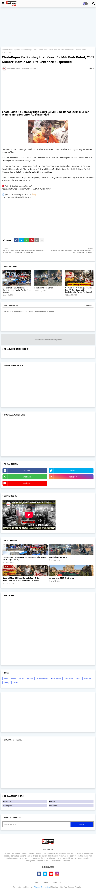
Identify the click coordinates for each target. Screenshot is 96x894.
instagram (73, 477)
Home (4, 49)
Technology (69, 678)
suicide (15, 683)
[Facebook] (16, 240)
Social (6, 678)
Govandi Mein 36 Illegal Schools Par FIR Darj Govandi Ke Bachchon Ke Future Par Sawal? (78, 290)
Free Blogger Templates (73, 887)
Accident (30, 678)
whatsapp (27, 477)
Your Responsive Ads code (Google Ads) (48, 339)
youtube (26, 483)
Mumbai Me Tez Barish (43, 288)
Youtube (53, 805)
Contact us (56, 882)
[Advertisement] (48, 27)
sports (78, 678)
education (87, 678)
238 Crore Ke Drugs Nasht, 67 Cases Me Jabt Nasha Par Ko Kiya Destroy (16, 290)
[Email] (36, 240)
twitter (73, 470)
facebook (26, 470)
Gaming (6, 683)
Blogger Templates (42, 887)
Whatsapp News (42, 678)
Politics (21, 678)
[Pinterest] (31, 240)
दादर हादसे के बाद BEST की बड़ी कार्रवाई (61, 578)
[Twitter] (21, 240)
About (46, 882)
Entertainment (56, 678)
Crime (13, 678)
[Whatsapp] (26, 240)
